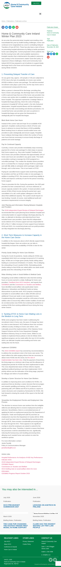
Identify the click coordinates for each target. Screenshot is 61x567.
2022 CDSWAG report (12, 351)
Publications (10, 21)
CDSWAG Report (7, 464)
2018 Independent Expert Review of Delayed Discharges (24, 210)
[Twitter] (51, 560)
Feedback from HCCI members (19, 282)
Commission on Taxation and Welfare (28, 284)
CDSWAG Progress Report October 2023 (16, 473)
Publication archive (21, 21)
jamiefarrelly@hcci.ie (9, 448)
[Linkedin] (55, 560)
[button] (40, 13)
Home (3, 21)
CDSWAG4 (5, 284)
